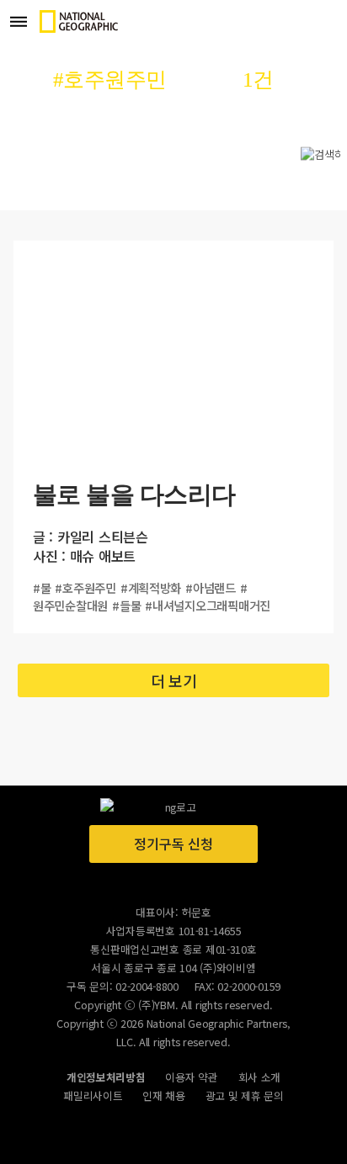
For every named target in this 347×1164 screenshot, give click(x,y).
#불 (42, 587)
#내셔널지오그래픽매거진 (207, 605)
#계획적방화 (150, 587)
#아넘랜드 (210, 587)
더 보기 (174, 680)
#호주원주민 (85, 587)
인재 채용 (163, 1095)
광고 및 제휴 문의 (245, 1095)
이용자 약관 (191, 1077)
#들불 (126, 605)
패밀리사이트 (92, 1095)
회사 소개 (259, 1077)
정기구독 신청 (173, 843)
